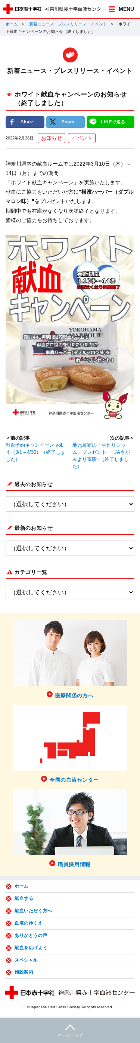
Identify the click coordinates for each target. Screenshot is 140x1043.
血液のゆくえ (29, 923)
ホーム (12, 24)
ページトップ (70, 1035)
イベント (81, 138)
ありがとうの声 (31, 935)
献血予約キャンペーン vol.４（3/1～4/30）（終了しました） (35, 452)
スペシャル (26, 960)
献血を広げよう (31, 947)
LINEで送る (113, 122)
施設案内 (24, 972)
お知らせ (51, 138)
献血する (24, 898)
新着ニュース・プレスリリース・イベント (68, 24)
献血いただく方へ (33, 910)
